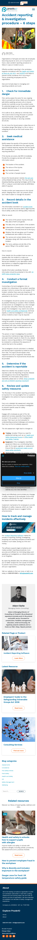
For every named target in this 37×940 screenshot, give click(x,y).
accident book (27, 207)
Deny (18, 483)
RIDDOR (22, 73)
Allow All (18, 478)
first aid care (29, 178)
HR (3, 779)
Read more (18, 708)
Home (4, 914)
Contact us (24, 3)
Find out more (18, 750)
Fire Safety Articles (7, 770)
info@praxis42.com (26, 573)
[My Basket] (9, 3)
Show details (28, 473)
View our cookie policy (22, 466)
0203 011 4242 (14, 2)
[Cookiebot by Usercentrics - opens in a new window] (27, 456)
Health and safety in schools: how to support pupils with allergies (16, 840)
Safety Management (8, 782)
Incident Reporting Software (14, 535)
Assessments (6, 765)
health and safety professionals (17, 311)
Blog (5, 814)
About (4, 917)
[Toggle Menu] (33, 9)
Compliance (5, 768)
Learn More (18, 658)
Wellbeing (5, 785)
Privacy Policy (6, 931)
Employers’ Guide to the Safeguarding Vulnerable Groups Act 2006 (15, 699)
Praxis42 (9, 929)
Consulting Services (13, 745)
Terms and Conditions (9, 933)
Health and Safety (7, 776)
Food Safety (5, 773)
